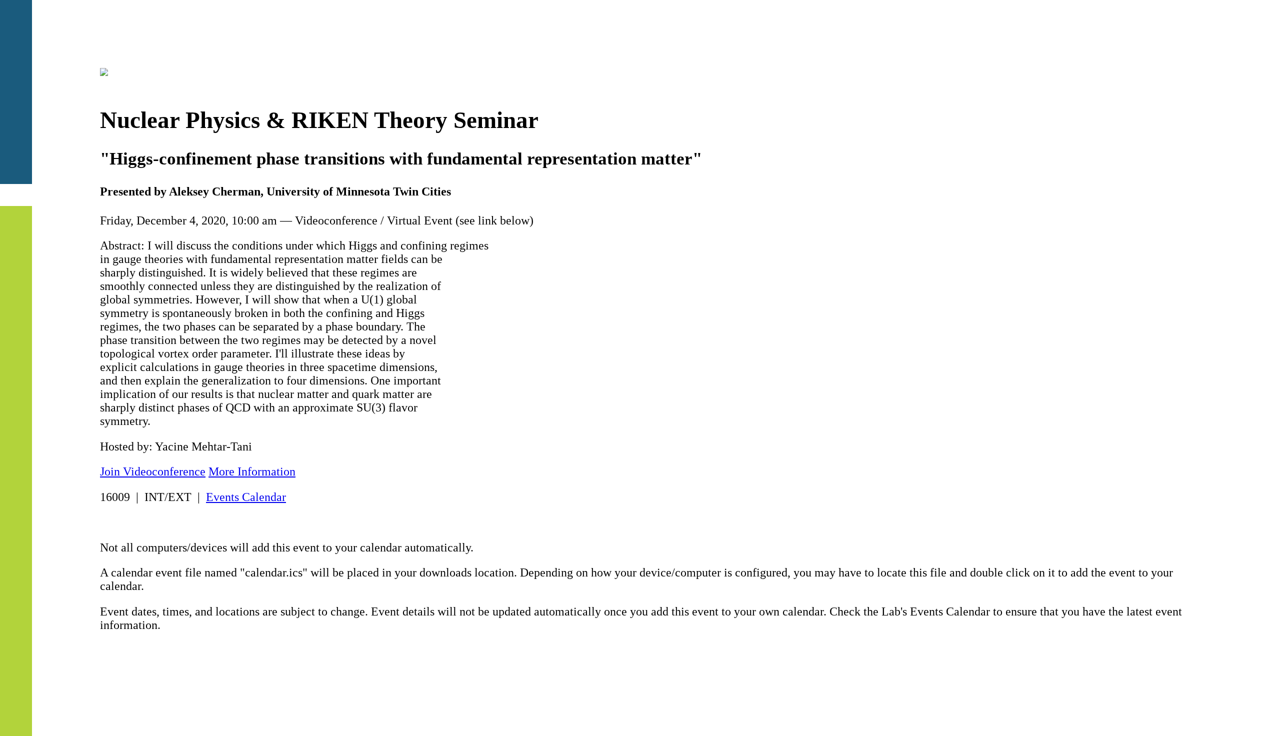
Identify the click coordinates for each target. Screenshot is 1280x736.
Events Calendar (246, 497)
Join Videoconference (153, 471)
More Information (252, 471)
